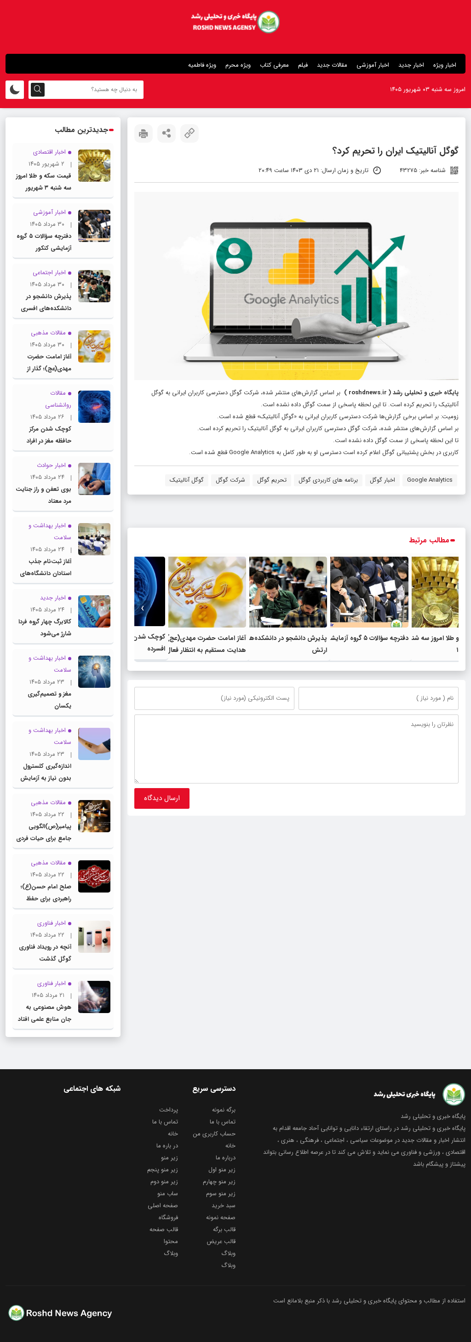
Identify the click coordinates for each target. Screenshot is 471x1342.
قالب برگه (224, 1229)
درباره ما (226, 1158)
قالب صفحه (163, 1229)
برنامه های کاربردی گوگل (328, 480)
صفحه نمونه (221, 1217)
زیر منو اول (222, 1170)
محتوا (171, 1241)
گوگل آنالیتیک (187, 480)
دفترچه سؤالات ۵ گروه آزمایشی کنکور (359, 638)
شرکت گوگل (230, 480)
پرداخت (168, 1110)
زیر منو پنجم (162, 1170)
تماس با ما (223, 1122)
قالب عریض (221, 1241)
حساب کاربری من (214, 1134)
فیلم (303, 65)
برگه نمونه (224, 1110)
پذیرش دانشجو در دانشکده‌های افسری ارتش (46, 308)
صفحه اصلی (163, 1205)
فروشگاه (168, 1217)
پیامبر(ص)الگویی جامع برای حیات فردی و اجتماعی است (43, 838)
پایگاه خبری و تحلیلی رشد (426, 392)
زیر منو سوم (221, 1193)
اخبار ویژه (444, 65)
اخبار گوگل (382, 480)
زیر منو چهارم (219, 1181)
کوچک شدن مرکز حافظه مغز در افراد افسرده (49, 441)
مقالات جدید (332, 65)
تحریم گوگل (272, 480)
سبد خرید (224, 1205)
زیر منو (169, 1158)
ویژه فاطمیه (202, 65)
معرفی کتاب (274, 65)
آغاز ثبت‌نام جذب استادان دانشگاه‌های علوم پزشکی (45, 573)
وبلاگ (228, 1253)
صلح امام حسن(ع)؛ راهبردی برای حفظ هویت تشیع (46, 899)
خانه (173, 1134)
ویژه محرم (238, 65)
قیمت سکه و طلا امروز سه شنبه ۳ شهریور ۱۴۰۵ (43, 188)
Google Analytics (430, 480)
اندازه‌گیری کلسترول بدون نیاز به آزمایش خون (45, 778)
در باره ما (167, 1146)
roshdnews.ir (368, 392)
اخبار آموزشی (372, 65)
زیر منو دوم (164, 1181)
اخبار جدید (411, 65)
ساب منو (167, 1193)
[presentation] (450, 608)
